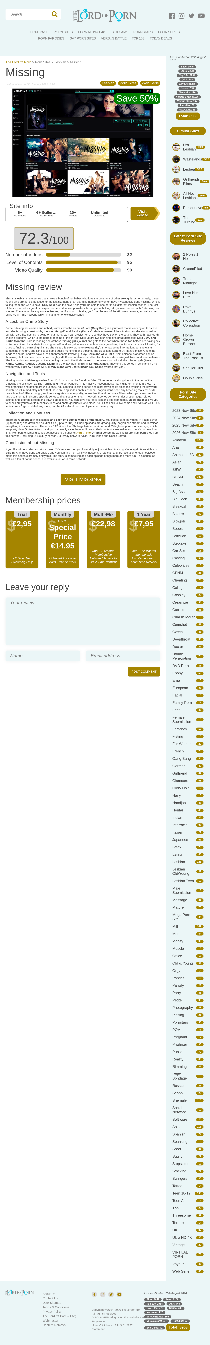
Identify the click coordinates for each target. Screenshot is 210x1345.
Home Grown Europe (189, 339)
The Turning (189, 220)
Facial (177, 695)
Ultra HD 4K (182, 1237)
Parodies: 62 (187, 105)
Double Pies (193, 378)
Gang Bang (181, 758)
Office (177, 956)
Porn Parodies (51, 38)
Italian (177, 832)
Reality (177, 1059)
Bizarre (178, 514)
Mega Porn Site (181, 917)
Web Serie (150, 83)
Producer (179, 1044)
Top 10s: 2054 (187, 75)
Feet (176, 710)
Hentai (177, 810)
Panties (178, 978)
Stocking (179, 1171)
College (178, 587)
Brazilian (179, 536)
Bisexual (179, 506)
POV (176, 1030)
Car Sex (179, 551)
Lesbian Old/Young (180, 871)
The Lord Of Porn (18, 62)
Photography (182, 1007)
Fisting (177, 736)
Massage (179, 900)
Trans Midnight (190, 281)
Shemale (179, 1100)
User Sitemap (52, 1302)
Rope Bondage (179, 1076)
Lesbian (60, 62)
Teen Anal (180, 1201)
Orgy (176, 971)
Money (177, 941)
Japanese (180, 840)
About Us (49, 1294)
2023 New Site (184, 410)
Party (176, 993)
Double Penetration (181, 656)
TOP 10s (138, 38)
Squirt (177, 1156)
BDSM (177, 477)
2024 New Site (184, 418)
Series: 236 (187, 88)
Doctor (177, 647)
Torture (178, 1223)
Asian (176, 462)
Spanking (179, 1141)
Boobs (177, 528)
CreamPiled (192, 269)
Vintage (178, 1245)
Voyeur (178, 1264)
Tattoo (177, 1186)
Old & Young (182, 963)
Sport (176, 1149)
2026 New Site (184, 433)
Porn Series (169, 32)
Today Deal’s (161, 38)
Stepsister (180, 1164)
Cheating (179, 580)
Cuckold (178, 610)
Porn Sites (63, 32)
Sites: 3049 (187, 66)
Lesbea (189, 169)
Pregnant (179, 1037)
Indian (177, 817)
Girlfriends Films (191, 181)
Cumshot (179, 624)
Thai (175, 1208)
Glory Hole (181, 788)
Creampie (180, 602)
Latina (177, 854)
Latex (176, 847)
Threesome (181, 1215)
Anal (176, 447)
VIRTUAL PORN (180, 1254)
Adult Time (83, 432)
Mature (178, 907)
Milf (175, 926)
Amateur (179, 440)
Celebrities (180, 565)
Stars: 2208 (187, 71)
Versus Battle (114, 38)
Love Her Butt (190, 295)
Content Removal (54, 1325)
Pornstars (143, 32)
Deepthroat (181, 639)
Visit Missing (83, 479)
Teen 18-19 (181, 1193)
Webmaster (50, 1320)
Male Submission (181, 890)
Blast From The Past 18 (193, 356)
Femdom (179, 729)
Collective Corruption (191, 323)
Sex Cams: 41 (187, 109)
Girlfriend (179, 773)
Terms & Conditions (56, 1307)
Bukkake (179, 543)
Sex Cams (120, 32)
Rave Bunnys (189, 309)
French (178, 751)
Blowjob (178, 521)
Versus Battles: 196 (187, 96)
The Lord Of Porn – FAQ (59, 1316)
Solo (176, 1127)
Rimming (179, 1066)
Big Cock (179, 499)
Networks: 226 (187, 92)
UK (174, 1230)
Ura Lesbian (189, 147)
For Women (182, 744)
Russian (178, 1086)
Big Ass (178, 492)
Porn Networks (92, 32)
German (179, 766)
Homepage (39, 32)
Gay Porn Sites (82, 38)
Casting (178, 558)
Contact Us (50, 1298)
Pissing (178, 1015)
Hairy (176, 795)
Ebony (177, 673)
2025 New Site (184, 425)
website (142, 213)
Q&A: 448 (187, 79)
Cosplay (178, 595)
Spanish (178, 1134)
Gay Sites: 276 (187, 84)
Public (177, 1052)
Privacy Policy (52, 1311)
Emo (176, 680)
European (180, 688)
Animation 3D (183, 455)
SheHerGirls (193, 368)
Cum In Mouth (183, 617)
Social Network (179, 1110)
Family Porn (182, 702)
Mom (176, 934)
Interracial (180, 825)
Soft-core (179, 1119)
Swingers (179, 1178)
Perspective (192, 208)
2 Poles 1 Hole (190, 256)
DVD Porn (180, 666)
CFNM (177, 573)
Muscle (178, 948)
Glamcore (180, 781)
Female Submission (181, 719)
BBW (176, 469)
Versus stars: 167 (187, 101)
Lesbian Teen (183, 881)
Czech (177, 632)
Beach (177, 484)
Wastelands (192, 159)
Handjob (179, 803)
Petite (177, 1000)
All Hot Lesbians (190, 195)
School (177, 1093)
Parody (178, 985)
